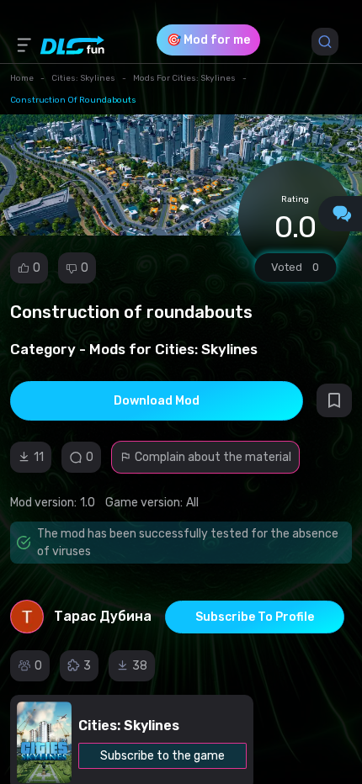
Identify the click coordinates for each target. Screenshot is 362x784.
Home (22, 78)
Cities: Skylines (83, 78)
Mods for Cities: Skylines (184, 78)
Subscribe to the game (162, 756)
